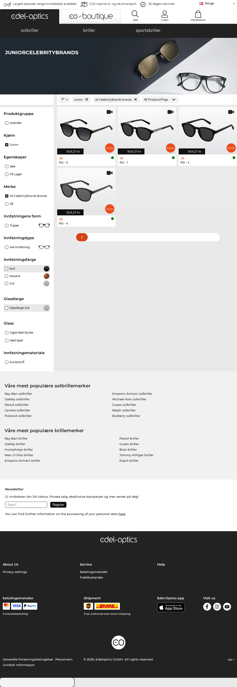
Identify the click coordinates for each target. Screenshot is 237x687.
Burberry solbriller (126, 416)
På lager (16, 174)
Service (86, 564)
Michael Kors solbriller (129, 399)
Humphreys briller (19, 449)
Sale (12, 166)
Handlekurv (198, 19)
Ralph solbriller (124, 410)
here (121, 514)
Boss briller (128, 449)
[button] (29, 16)
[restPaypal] (30, 606)
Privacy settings (15, 572)
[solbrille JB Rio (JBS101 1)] (147, 128)
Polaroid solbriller (18, 416)
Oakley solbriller (17, 399)
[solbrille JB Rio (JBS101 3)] (86, 128)
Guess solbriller (124, 405)
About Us (10, 564)
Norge (209, 3)
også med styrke (21, 332)
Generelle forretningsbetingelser (28, 659)
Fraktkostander (91, 577)
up (230, 659)
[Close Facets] (27, 99)
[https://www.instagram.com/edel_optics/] (217, 607)
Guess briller (129, 444)
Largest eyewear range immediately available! (44, 4)
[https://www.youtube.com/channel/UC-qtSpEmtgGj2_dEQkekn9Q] (227, 607)
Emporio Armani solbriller (132, 393)
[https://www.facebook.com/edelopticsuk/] (207, 607)
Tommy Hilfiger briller (136, 455)
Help (161, 564)
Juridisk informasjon (19, 665)
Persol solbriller (16, 405)
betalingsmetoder (94, 572)
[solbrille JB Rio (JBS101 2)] (208, 128)
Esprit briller (128, 460)
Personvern (64, 659)
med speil (16, 340)
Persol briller (129, 438)
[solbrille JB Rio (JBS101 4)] (86, 189)
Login (164, 19)
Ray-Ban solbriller (18, 393)
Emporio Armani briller (22, 460)
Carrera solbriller (17, 410)
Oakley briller (15, 444)
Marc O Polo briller (19, 455)
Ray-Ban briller (16, 438)
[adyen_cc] (6, 606)
